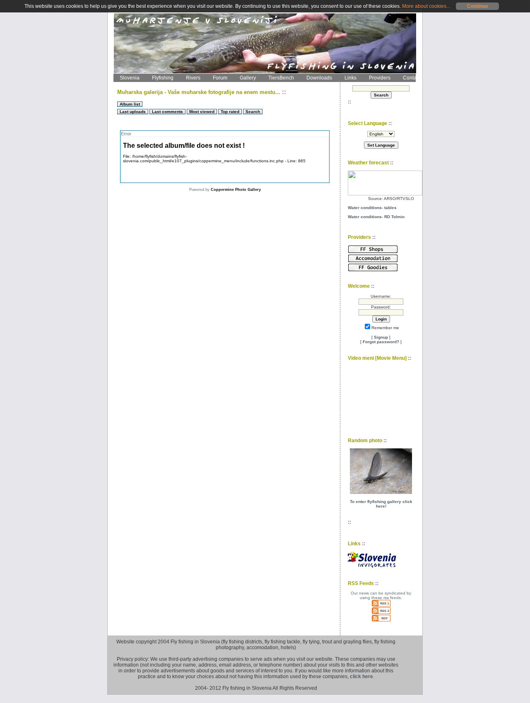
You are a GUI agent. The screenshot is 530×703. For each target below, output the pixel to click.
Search (253, 111)
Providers (379, 78)
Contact (411, 78)
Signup (381, 337)
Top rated (230, 111)
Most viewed (201, 111)
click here (361, 676)
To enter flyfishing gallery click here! (381, 503)
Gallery (248, 78)
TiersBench (281, 78)
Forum (220, 78)
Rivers (193, 78)
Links (350, 78)
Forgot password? (381, 341)
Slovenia (130, 78)
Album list (130, 104)
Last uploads (133, 111)
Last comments (167, 111)
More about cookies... (426, 6)
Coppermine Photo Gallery (236, 190)
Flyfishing (162, 78)
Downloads (319, 78)
